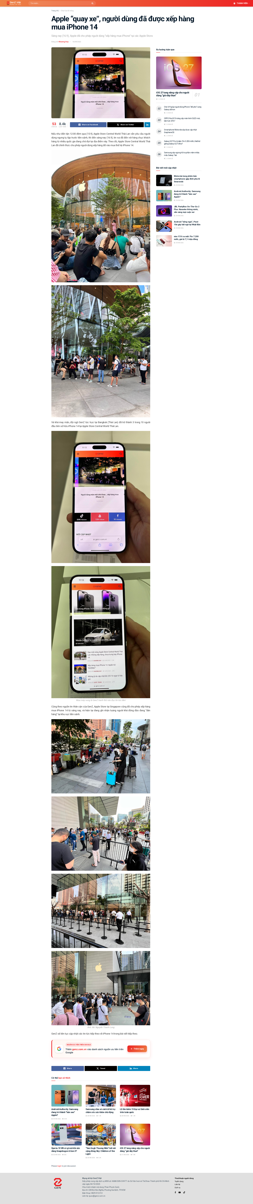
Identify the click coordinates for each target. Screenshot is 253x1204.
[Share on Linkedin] (147, 124)
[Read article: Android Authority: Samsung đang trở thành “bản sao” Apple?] (66, 1096)
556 (65, 1155)
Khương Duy (64, 42)
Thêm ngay (139, 1049)
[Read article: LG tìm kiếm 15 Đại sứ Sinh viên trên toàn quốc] (135, 1096)
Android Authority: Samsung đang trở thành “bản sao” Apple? (64, 1112)
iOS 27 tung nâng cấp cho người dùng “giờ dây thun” (172, 94)
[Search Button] (93, 3)
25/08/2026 (57, 1155)
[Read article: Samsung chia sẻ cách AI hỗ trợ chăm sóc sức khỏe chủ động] (101, 1096)
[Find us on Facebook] (175, 1192)
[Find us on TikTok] (184, 1192)
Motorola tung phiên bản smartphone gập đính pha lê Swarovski (187, 179)
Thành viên (242, 3)
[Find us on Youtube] (180, 1192)
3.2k (99, 1158)
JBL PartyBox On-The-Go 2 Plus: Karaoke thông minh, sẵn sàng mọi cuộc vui (186, 209)
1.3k (99, 1116)
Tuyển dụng (179, 1181)
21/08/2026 (125, 1155)
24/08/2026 (91, 1158)
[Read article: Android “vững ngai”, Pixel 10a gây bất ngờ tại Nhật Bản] (164, 226)
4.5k (65, 1119)
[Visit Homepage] (13, 3)
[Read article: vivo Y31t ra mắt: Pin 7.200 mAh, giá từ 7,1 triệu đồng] (164, 241)
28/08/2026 (91, 1116)
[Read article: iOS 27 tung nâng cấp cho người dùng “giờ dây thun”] (135, 1134)
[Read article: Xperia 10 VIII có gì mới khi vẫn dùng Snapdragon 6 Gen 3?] (66, 1134)
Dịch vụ (177, 1188)
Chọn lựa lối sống (67, 11)
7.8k (133, 1155)
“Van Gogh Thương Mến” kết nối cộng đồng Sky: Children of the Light (101, 1151)
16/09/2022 (76, 42)
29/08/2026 (57, 1119)
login (59, 1166)
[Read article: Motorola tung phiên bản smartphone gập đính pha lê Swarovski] (164, 180)
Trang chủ (55, 11)
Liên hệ (177, 1184)
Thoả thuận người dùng (184, 1178)
